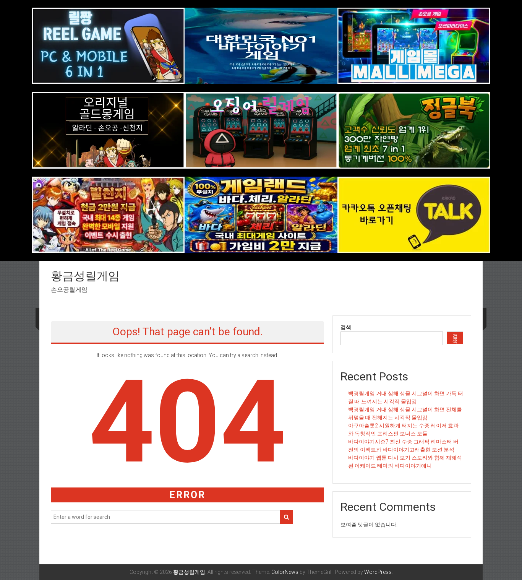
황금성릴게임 (85, 276)
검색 (345, 327)
